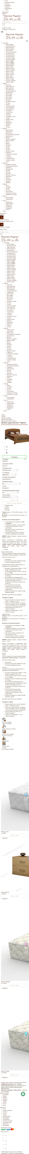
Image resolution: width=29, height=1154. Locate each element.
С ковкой (8, 155)
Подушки (8, 181)
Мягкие (7, 178)
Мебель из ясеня (10, 74)
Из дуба (8, 148)
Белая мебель (9, 50)
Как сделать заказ (7, 1122)
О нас (6, 1)
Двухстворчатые (10, 88)
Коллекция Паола (10, 55)
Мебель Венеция (10, 49)
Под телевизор (9, 197)
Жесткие (8, 172)
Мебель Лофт (9, 76)
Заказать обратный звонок (16, 1082)
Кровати (5, 128)
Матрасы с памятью (11, 175)
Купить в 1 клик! (14, 500)
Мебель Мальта (10, 77)
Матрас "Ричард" (5, 1071)
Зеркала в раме (10, 82)
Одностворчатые (10, 86)
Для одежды (9, 95)
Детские (8, 137)
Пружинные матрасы (11, 164)
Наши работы (8, 8)
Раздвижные (9, 208)
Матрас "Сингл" (5, 831)
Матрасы (5, 163)
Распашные (9, 110)
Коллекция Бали (10, 53)
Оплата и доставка (9, 2)
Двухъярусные (9, 136)
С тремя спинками (10, 160)
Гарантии (7, 7)
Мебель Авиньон (10, 65)
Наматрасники (9, 169)
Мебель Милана (10, 47)
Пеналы (8, 104)
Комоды (5, 184)
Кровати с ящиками (10, 139)
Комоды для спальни (11, 193)
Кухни (4, 211)
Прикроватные (9, 199)
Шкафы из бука (9, 119)
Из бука (8, 146)
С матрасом (9, 157)
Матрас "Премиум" (5, 981)
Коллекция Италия (10, 46)
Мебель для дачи (10, 68)
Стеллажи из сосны (10, 116)
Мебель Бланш (9, 67)
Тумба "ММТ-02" (5, 892)
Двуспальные (9, 133)
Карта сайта (6, 1124)
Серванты (8, 113)
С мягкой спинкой (10, 158)
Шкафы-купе (9, 122)
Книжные (8, 121)
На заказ (8, 103)
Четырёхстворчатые (11, 91)
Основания (8, 179)
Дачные (8, 143)
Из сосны (8, 149)
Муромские (8, 176)
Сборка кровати (7, 1116)
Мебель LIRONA (10, 62)
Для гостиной (9, 94)
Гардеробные (9, 92)
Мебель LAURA (9, 61)
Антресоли (8, 85)
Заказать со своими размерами (14, 503)
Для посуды (9, 97)
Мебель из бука (10, 71)
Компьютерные (9, 203)
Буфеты (8, 125)
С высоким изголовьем (11, 154)
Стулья (7, 209)
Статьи (7, 10)
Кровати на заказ (10, 151)
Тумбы (4, 196)
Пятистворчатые (10, 107)
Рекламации (6, 1125)
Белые (7, 142)
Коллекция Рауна (10, 56)
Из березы (8, 145)
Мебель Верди (9, 44)
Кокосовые (8, 173)
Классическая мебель (11, 52)
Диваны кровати (10, 140)
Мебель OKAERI (10, 64)
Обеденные (9, 205)
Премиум (8, 182)
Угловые (8, 118)
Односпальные (9, 130)
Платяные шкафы (10, 106)
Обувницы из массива (11, 194)
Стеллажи (8, 115)
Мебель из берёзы (10, 70)
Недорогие (8, 152)
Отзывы (5, 1115)
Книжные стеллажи (10, 101)
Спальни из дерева (10, 80)
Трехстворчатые (10, 89)
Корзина (2, 227)
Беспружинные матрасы (12, 166)
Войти (5, 13)
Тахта (7, 161)
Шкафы (5, 83)
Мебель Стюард (10, 79)
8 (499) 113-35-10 (4, 220)
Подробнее (5, 838)
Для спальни (9, 98)
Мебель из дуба (10, 73)
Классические (9, 191)
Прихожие (8, 124)
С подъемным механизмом (12, 134)
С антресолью (9, 112)
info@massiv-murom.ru (7, 1084)
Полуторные (9, 131)
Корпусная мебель (10, 59)
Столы (4, 200)
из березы (8, 100)
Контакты (7, 4)
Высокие (8, 170)
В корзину (14, 457)
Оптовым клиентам (7, 1121)
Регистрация (5, 12)
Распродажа (6, 1118)
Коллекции (5, 43)
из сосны (8, 127)
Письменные (9, 206)
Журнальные (9, 202)
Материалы (8, 5)
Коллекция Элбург (10, 58)
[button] (26, 459)
